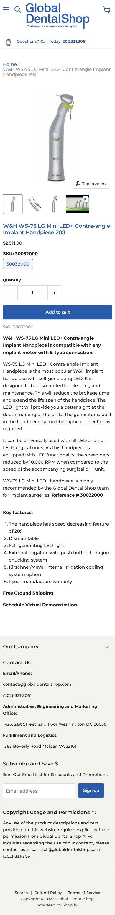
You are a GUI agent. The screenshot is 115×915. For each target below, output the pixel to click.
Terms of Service (84, 892)
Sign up (91, 790)
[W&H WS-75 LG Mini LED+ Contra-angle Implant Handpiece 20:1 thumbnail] (12, 204)
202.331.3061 (75, 41)
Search (21, 892)
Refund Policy (48, 892)
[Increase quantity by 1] (55, 292)
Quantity (12, 280)
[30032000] (18, 270)
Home (10, 64)
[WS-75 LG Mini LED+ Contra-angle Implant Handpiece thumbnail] (54, 204)
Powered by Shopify (57, 905)
